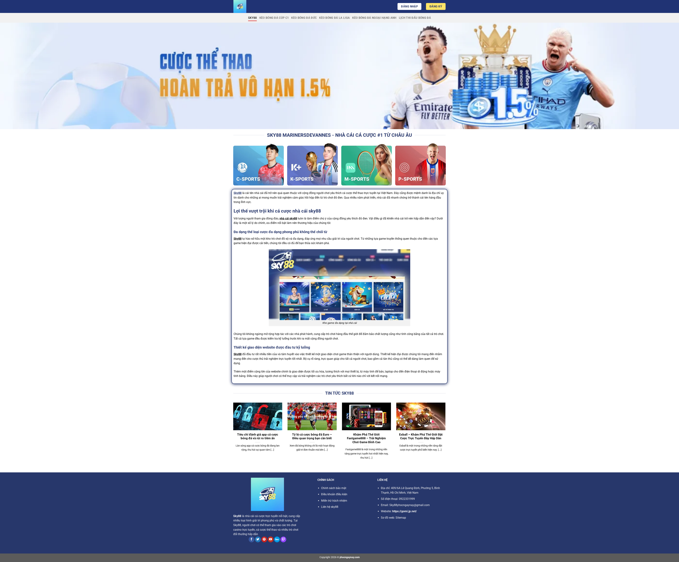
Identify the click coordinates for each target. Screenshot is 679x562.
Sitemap (401, 517)
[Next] (446, 435)
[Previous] (232, 435)
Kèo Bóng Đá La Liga (334, 17)
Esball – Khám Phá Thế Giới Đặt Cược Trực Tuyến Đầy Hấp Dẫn (421, 436)
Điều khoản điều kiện (334, 494)
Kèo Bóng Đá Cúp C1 (274, 17)
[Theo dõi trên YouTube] (271, 539)
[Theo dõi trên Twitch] (283, 539)
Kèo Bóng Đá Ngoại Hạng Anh (374, 17)
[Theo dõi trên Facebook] (251, 539)
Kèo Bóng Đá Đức (304, 17)
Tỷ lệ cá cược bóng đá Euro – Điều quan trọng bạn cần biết (312, 436)
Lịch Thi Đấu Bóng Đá (415, 17)
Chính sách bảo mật (333, 488)
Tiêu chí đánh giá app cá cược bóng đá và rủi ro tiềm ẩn (257, 436)
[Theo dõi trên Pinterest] (264, 539)
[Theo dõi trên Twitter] (258, 539)
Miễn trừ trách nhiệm (334, 500)
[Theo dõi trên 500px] (277, 539)
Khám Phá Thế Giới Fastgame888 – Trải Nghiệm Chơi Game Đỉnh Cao (366, 438)
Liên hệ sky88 (329, 507)
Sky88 (252, 17)
